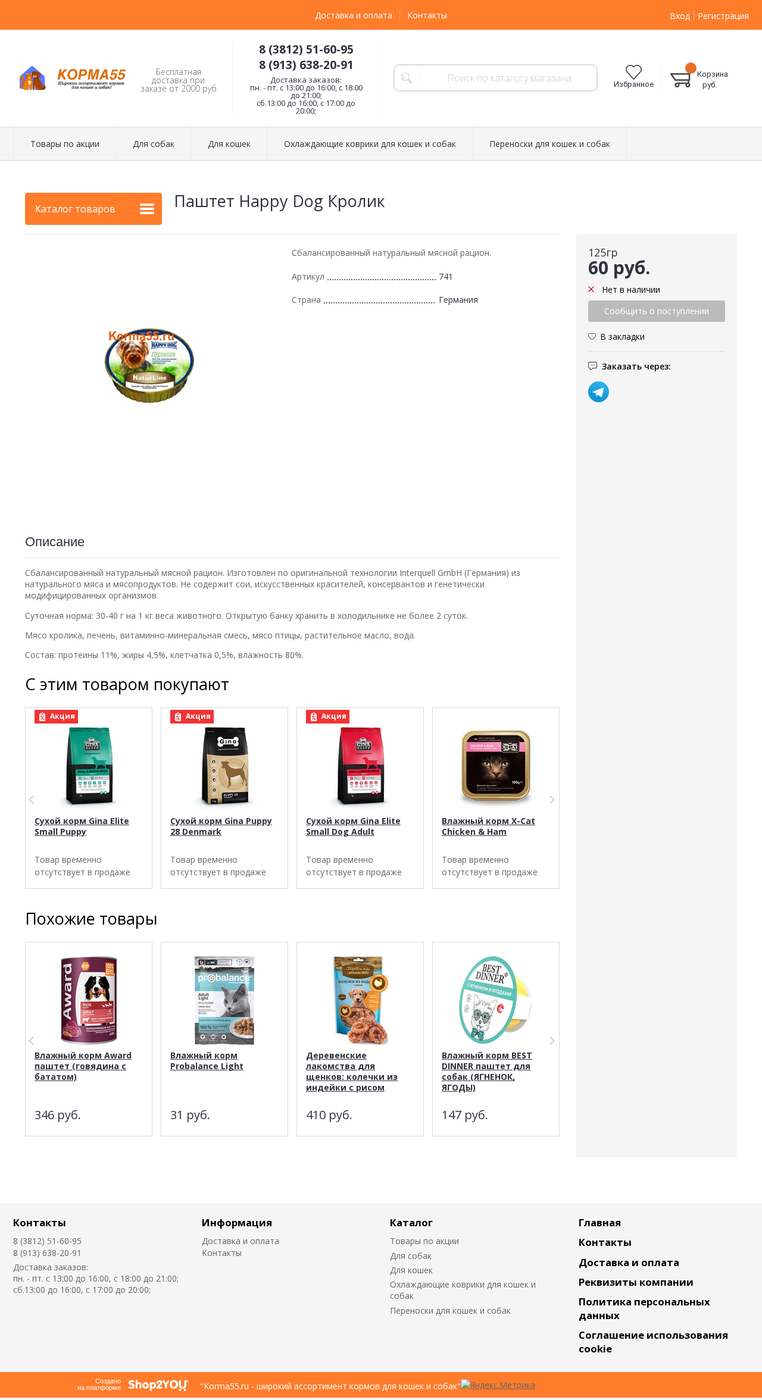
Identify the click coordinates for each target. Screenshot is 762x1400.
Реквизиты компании (636, 1282)
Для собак (411, 1255)
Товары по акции (424, 1240)
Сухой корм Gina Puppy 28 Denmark (221, 826)
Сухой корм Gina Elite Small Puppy (82, 826)
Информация (237, 1222)
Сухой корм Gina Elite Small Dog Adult (353, 826)
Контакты (427, 15)
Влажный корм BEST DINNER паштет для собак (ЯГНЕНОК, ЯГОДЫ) (487, 1071)
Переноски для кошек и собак (450, 1310)
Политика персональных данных (644, 1308)
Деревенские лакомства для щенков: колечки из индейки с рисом (352, 1071)
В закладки (622, 336)
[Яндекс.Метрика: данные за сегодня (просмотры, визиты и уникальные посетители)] (498, 1384)
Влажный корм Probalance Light (206, 1061)
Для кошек (411, 1270)
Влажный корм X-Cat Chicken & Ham (488, 826)
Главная (600, 1222)
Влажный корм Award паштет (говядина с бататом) (83, 1066)
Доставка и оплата (353, 15)
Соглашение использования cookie (653, 1341)
